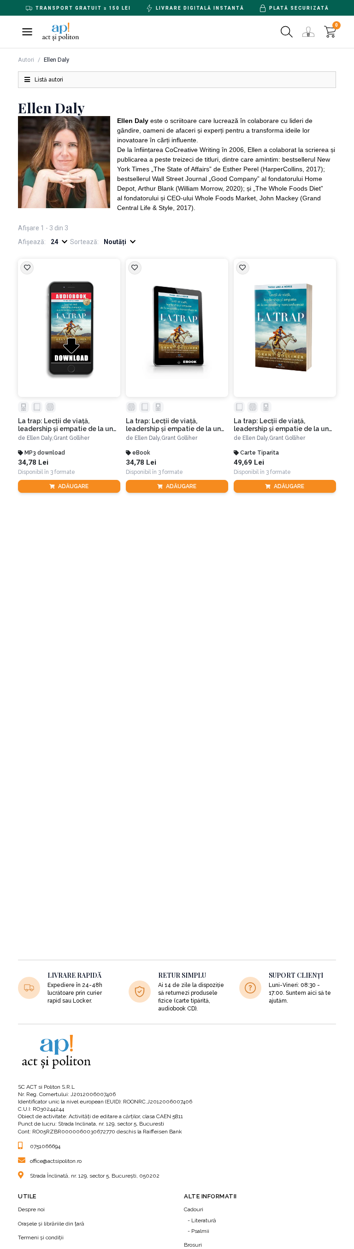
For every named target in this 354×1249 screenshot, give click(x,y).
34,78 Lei (33, 462)
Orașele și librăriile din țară (51, 1223)
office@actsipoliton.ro (56, 1161)
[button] (27, 32)
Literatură (203, 1220)
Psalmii (200, 1231)
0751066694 (45, 1146)
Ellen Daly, (40, 438)
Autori (26, 59)
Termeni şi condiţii (41, 1237)
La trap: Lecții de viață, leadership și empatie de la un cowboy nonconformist (65, 425)
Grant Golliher (71, 438)
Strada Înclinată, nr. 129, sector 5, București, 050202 (94, 1176)
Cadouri (193, 1209)
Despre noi (31, 1209)
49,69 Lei (249, 462)
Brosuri (193, 1245)
